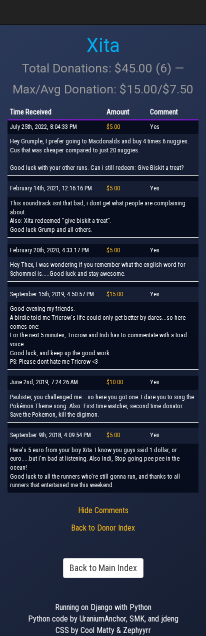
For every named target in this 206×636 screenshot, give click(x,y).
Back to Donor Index (103, 528)
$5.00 (113, 126)
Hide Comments (103, 510)
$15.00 (114, 294)
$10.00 (114, 382)
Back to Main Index (103, 568)
